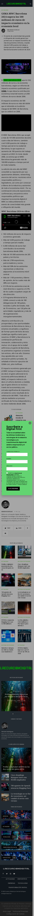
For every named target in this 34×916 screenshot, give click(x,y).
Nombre (8, 458)
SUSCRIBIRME (13, 489)
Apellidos (9, 466)
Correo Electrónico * (13, 451)
